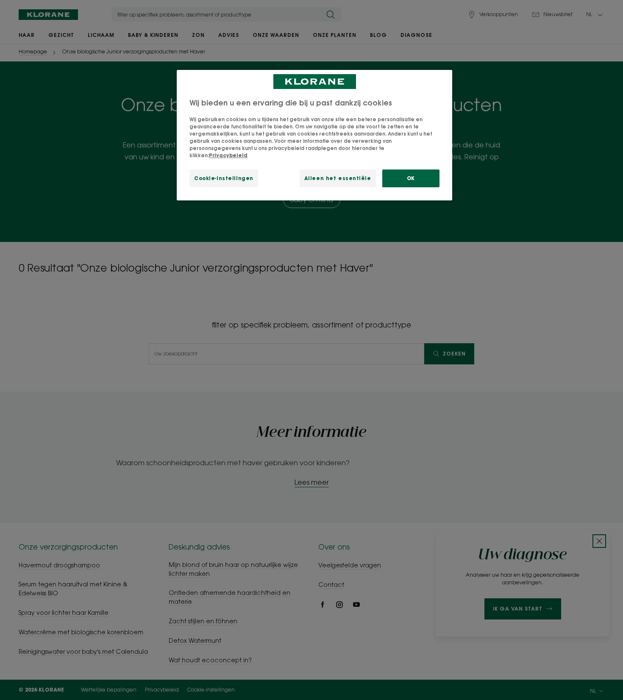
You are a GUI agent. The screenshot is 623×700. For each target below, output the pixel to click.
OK (411, 178)
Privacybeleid (228, 155)
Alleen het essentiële (337, 178)
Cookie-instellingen (223, 178)
